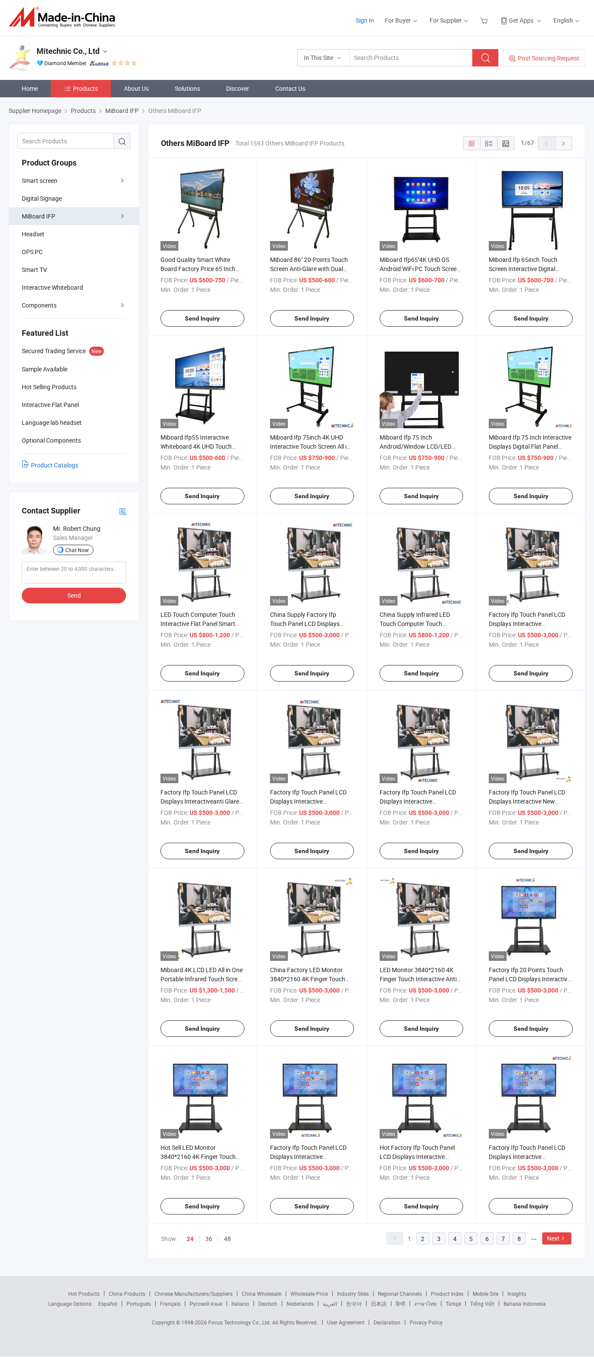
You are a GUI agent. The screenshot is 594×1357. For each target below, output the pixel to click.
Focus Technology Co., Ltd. (240, 1322)
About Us (136, 88)
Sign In (365, 20)
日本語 (379, 1303)
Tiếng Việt (482, 1303)
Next (553, 1238)
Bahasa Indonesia (525, 1303)
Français (170, 1303)
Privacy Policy (426, 1322)
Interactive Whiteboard (52, 287)
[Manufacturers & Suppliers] (64, 17)
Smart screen (39, 180)
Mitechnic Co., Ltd (68, 51)
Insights (516, 1293)
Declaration (387, 1322)
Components (39, 305)
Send (74, 595)
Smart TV (34, 269)
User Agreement (345, 1322)
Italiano (240, 1303)
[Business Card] (122, 511)
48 (227, 1239)
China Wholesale (261, 1293)
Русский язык (206, 1303)
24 (190, 1238)
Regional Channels (400, 1293)
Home (30, 88)
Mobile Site (485, 1293)
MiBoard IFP (38, 216)
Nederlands (300, 1303)
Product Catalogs (54, 465)
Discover (237, 88)
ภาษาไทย (425, 1303)
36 (208, 1239)
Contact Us (290, 88)
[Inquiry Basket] (485, 20)
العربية (330, 1303)
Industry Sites (353, 1293)
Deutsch (267, 1303)
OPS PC (32, 252)
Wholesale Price (309, 1293)
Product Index (447, 1293)
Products (85, 88)
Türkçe (453, 1303)
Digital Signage (42, 198)
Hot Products (84, 1293)
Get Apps (521, 20)
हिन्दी (400, 1303)
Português (139, 1303)
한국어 (354, 1303)
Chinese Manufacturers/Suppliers (193, 1293)
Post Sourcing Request (548, 58)
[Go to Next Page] (563, 143)
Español (107, 1303)
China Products (127, 1293)
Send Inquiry (202, 318)
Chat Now (77, 549)
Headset (33, 234)
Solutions (187, 88)
